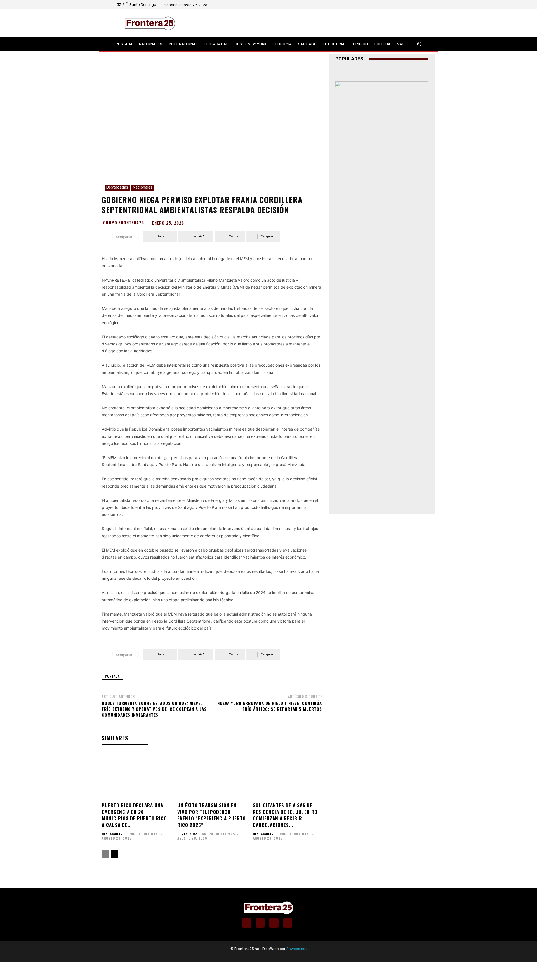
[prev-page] (105, 854)
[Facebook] (399, 4)
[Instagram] (406, 4)
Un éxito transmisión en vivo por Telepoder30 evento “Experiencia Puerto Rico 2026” (211, 815)
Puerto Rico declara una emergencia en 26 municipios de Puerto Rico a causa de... (134, 815)
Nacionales (142, 187)
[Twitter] (413, 4)
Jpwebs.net (296, 949)
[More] (287, 236)
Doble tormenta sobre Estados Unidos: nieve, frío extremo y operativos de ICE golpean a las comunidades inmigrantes (154, 709)
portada (112, 676)
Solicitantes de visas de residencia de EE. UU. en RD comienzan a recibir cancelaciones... (285, 815)
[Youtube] (421, 4)
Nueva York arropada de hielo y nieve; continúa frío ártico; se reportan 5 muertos (269, 706)
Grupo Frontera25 (123, 222)
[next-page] (114, 854)
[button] (419, 44)
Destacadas (117, 187)
